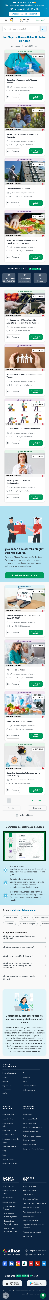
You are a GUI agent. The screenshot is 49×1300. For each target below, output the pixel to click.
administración (11, 917)
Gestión (5, 1077)
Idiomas (5, 1082)
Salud (25, 1082)
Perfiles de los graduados (32, 1136)
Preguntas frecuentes (37, 1251)
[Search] (5, 18)
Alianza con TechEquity (31, 1220)
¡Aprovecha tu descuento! (24, 14)
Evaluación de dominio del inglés (10, 1230)
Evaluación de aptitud (10, 1208)
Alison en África (8, 1159)
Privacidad (11, 1291)
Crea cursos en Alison (30, 1199)
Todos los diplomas (30, 1123)
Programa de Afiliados (30, 1190)
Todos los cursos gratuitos (32, 1127)
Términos (18, 1291)
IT (23, 1073)
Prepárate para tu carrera (24, 575)
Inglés (5, 1093)
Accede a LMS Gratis (30, 1186)
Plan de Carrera (8, 1198)
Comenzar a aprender (35, 97)
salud (26, 917)
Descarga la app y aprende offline (34, 1203)
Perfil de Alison (28, 1195)
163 (39, 800)
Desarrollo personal (9, 1073)
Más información (13, 97)
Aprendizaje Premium (30, 1145)
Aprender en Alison (9, 1146)
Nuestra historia (8, 1115)
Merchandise (27, 1236)
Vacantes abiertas (9, 1135)
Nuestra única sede (9, 1130)
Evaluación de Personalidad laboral (11, 1222)
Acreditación (27, 1115)
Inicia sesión (41, 20)
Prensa (5, 1155)
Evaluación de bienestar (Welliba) (10, 1215)
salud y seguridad (41, 917)
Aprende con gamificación (32, 1212)
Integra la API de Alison (31, 1208)
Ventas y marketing (30, 1086)
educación (9, 924)
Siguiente (37, 808)
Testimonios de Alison (31, 1132)
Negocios (26, 1077)
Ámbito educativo (29, 1090)
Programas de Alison (10, 1163)
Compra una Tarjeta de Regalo (33, 1149)
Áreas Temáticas (29, 1140)
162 (33, 800)
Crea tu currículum (9, 1186)
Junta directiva (8, 1119)
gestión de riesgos (27, 924)
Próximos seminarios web (32, 1232)
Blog (4, 1151)
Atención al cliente (36, 1254)
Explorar (2, 20)
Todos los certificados (30, 1119)
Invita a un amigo (29, 1216)
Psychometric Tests (9, 1202)
